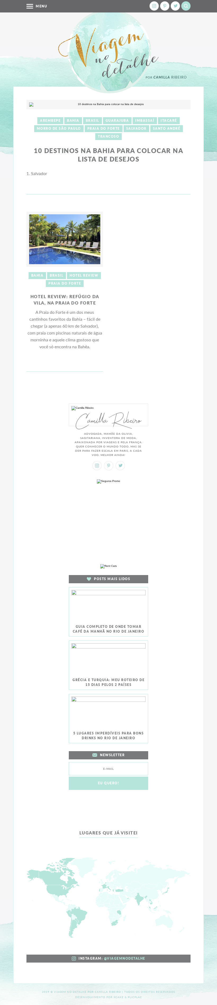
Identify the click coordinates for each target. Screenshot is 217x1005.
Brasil (92, 121)
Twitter (175, 6)
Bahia (73, 121)
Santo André (166, 128)
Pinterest (164, 6)
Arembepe (50, 121)
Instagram (154, 6)
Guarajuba (117, 121)
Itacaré (169, 121)
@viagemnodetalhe (124, 958)
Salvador (136, 128)
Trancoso (108, 136)
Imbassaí (144, 121)
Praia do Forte (103, 128)
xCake (119, 997)
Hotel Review (84, 275)
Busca (186, 6)
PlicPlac (135, 997)
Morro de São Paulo (59, 128)
